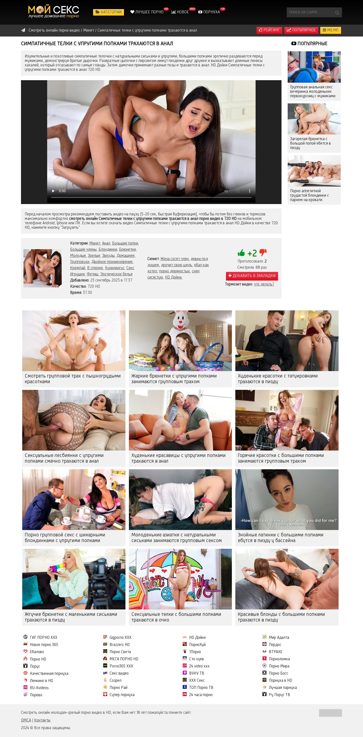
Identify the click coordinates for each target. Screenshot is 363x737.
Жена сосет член (175, 259)
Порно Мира (279, 666)
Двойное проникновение (112, 262)
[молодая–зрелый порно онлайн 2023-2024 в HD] (54, 12)
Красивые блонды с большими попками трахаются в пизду (281, 617)
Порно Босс (278, 674)
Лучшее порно (148, 12)
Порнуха (211, 12)
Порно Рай (118, 688)
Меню (332, 30)
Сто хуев (196, 659)
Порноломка (279, 659)
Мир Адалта (279, 638)
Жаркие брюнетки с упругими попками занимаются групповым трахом (174, 379)
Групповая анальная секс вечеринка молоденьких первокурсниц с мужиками (312, 91)
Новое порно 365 (44, 645)
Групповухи (79, 262)
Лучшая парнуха (283, 688)
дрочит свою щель (176, 265)
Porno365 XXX (121, 666)
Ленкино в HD (41, 681)
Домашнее (126, 256)
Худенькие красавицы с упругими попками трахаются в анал (178, 458)
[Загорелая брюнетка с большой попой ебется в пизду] (314, 119)
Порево (36, 695)
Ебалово (37, 652)
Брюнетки (127, 250)
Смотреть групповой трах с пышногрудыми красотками (73, 379)
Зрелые (94, 256)
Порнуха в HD (280, 681)
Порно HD (38, 659)
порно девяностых (174, 271)
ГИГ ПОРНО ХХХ (43, 638)
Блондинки (108, 250)
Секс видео (119, 674)
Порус (35, 667)
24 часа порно (201, 695)
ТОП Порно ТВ (201, 688)
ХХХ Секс (197, 681)
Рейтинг (271, 30)
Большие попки (125, 244)
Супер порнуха (122, 695)
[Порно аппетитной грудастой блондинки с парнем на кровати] (314, 171)
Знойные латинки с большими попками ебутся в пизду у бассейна (280, 538)
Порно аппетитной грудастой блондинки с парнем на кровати (309, 195)
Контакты (42, 720)
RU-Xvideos (39, 688)
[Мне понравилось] (241, 252)
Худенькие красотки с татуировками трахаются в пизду (278, 379)
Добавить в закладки (254, 276)
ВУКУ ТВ (196, 674)
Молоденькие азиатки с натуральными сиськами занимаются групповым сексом (176, 538)
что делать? (264, 284)
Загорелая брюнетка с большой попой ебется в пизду (310, 143)
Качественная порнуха (49, 674)
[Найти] (337, 12)
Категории (110, 12)
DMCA (26, 720)
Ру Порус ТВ (279, 695)
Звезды (108, 256)
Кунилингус (114, 268)
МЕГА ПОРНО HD (124, 659)
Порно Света (120, 652)
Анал (106, 244)
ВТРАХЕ (275, 652)
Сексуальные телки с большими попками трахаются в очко (176, 617)
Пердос (275, 645)
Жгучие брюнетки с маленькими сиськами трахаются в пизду (71, 617)
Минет (94, 244)
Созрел (115, 681)
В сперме (95, 268)
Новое (182, 12)
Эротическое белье (116, 274)
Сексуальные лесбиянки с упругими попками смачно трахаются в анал (64, 458)
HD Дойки (173, 278)
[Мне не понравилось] (263, 252)
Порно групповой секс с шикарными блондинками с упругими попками (65, 538)
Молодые (78, 256)
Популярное (303, 30)
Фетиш (92, 274)
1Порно (195, 652)
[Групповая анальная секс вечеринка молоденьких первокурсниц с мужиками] (314, 67)
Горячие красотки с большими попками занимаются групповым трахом (281, 458)
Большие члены (83, 250)
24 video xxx (199, 666)
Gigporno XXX (120, 638)
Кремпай (77, 268)
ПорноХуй (197, 645)
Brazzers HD (120, 645)
